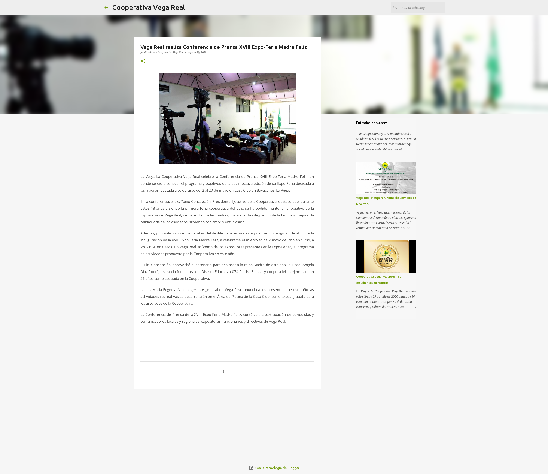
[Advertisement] (227, 425)
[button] (143, 61)
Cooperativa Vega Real (148, 7)
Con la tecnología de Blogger (276, 468)
